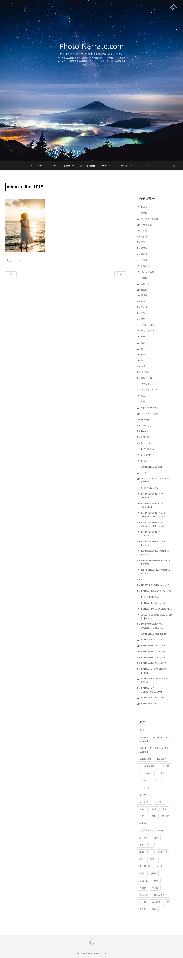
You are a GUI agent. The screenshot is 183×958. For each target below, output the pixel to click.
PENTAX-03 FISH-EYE (153, 639)
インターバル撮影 (149, 413)
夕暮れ (142, 816)
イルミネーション (149, 390)
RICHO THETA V (149, 597)
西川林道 (156, 902)
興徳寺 (142, 887)
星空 (143, 336)
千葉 (141, 809)
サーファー (159, 780)
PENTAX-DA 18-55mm (153, 645)
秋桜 (156, 880)
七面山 (144, 277)
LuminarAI (145, 759)
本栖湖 (144, 254)
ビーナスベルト (146, 794)
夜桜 (154, 816)
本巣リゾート (145, 844)
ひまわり (164, 766)
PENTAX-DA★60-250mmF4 (156, 591)
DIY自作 (145, 419)
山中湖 (144, 230)
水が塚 (159, 866)
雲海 (143, 313)
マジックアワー (148, 331)
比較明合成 (144, 866)
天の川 (144, 307)
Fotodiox (146, 431)
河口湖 (144, 236)
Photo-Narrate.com (91, 46)
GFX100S (146, 437)
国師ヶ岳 (145, 283)
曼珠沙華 (143, 837)
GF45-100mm (148, 449)
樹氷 (141, 859)
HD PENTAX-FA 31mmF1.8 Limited (153, 739)
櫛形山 (144, 289)
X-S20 (144, 472)
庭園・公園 (146, 378)
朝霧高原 (145, 266)
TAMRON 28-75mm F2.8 (154, 633)
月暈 (156, 837)
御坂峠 (142, 823)
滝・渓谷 (145, 372)
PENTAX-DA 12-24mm (153, 651)
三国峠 (159, 801)
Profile (42, 165)
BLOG (55, 165)
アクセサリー (147, 425)
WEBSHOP (145, 165)
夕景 (164, 809)
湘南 (141, 873)
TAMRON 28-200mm (152, 466)
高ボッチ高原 (147, 271)
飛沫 (154, 909)
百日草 (153, 873)
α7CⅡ (144, 460)
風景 (143, 342)
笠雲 (143, 319)
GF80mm (146, 455)
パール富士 (146, 224)
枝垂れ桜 (162, 852)
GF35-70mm (147, 443)
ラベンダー (144, 801)
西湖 (143, 242)
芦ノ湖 (155, 887)
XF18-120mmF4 (149, 488)
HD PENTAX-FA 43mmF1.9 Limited (153, 750)
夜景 (143, 354)
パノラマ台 (144, 787)
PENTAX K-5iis (149, 703)
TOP (30, 165)
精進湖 (144, 248)
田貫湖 (144, 260)
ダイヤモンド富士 (149, 218)
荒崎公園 (143, 895)
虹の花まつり (160, 895)
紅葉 (143, 366)
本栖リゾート (145, 852)
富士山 (144, 212)
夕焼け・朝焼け (148, 325)
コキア (161, 773)
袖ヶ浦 (142, 902)
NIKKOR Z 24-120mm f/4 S (155, 585)
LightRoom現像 (149, 407)
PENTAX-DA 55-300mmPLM (156, 609)
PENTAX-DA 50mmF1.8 (153, 663)
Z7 (142, 579)
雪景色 (142, 909)
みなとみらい (145, 773)
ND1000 (161, 759)
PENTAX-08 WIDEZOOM (154, 697)
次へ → (120, 274)
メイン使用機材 (87, 165)
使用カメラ (68, 165)
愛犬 (143, 401)
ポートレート (127, 165)
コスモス (143, 780)
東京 (143, 301)
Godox (143, 730)
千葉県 (144, 295)
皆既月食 (143, 880)
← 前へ (10, 274)
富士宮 (165, 816)
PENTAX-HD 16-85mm (153, 603)
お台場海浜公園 (146, 766)
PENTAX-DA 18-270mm (153, 657)
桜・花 (144, 348)
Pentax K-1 (107, 165)
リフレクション (148, 384)
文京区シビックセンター (151, 830)
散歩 (143, 396)
